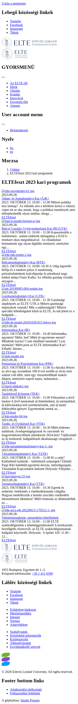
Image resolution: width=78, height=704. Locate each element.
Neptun (15, 621)
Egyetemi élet (19, 102)
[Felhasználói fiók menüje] (3, 124)
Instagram (16, 28)
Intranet (15, 617)
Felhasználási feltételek (25, 693)
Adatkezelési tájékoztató (26, 689)
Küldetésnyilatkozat (23, 609)
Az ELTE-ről (18, 83)
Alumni (15, 105)
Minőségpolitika (20, 613)
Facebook (16, 25)
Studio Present (30, 700)
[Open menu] (3, 77)
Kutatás (15, 94)
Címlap (15, 169)
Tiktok (14, 32)
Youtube (15, 21)
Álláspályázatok (20, 643)
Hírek (13, 87)
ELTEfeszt (9, 217)
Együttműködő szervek (25, 647)
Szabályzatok (18, 631)
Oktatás (15, 90)
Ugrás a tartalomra (14, 3)
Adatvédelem (18, 624)
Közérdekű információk (25, 635)
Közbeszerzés (19, 639)
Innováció (16, 98)
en (11, 152)
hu (11, 148)
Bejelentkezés (19, 130)
